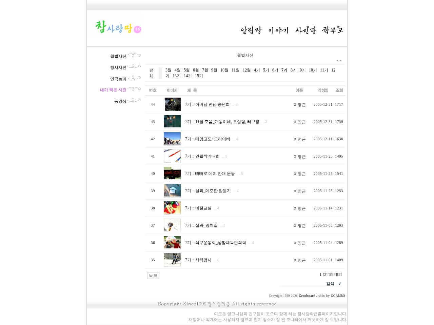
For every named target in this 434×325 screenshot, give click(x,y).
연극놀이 (118, 79)
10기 (313, 70)
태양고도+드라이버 (212, 139)
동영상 (120, 101)
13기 (177, 76)
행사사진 (118, 67)
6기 (275, 70)
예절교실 (203, 208)
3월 (168, 70)
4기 (257, 70)
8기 (294, 70)
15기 (199, 76)
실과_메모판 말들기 (213, 190)
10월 (224, 70)
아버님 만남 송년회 (212, 104)
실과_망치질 (206, 225)
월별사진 (118, 56)
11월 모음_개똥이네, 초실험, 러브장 (227, 121)
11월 (236, 70)
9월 (214, 70)
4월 (178, 70)
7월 (205, 70)
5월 (187, 70)
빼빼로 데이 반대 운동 (215, 173)
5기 (266, 70)
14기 (188, 76)
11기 (324, 70)
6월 (196, 70)
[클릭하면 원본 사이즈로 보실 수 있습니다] (172, 109)
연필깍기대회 (207, 156)
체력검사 (203, 260)
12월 (247, 70)
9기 (303, 70)
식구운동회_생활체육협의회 (220, 242)
